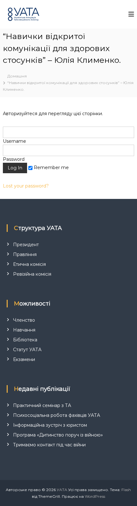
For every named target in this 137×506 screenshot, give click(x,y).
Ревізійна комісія (32, 274)
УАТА (62, 489)
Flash (126, 489)
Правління (25, 254)
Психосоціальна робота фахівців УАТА (56, 415)
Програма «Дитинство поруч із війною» (58, 435)
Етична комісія (29, 264)
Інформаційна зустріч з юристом (50, 425)
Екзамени (24, 359)
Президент (26, 244)
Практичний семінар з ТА (42, 405)
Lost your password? (26, 186)
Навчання (24, 330)
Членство (24, 320)
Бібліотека (25, 340)
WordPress (95, 496)
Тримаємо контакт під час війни (49, 445)
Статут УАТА (27, 349)
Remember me (50, 167)
